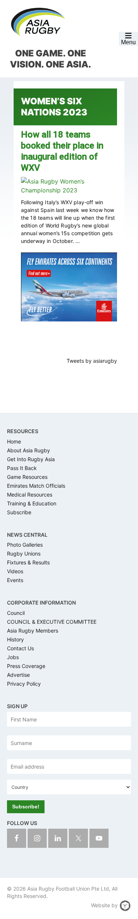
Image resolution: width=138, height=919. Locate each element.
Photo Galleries (25, 545)
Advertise (18, 675)
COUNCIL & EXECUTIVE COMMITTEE (51, 622)
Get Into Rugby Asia (31, 459)
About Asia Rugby (28, 450)
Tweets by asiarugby (92, 361)
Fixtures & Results (28, 562)
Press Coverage (26, 666)
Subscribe (19, 512)
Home (14, 441)
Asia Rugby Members (32, 630)
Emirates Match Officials (36, 486)
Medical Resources (29, 494)
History (15, 639)
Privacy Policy (24, 683)
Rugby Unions (23, 553)
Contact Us (20, 648)
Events (15, 580)
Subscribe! (25, 807)
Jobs (13, 657)
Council (16, 613)
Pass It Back (22, 468)
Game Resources (27, 477)
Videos (15, 571)
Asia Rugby (38, 22)
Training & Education (31, 503)
